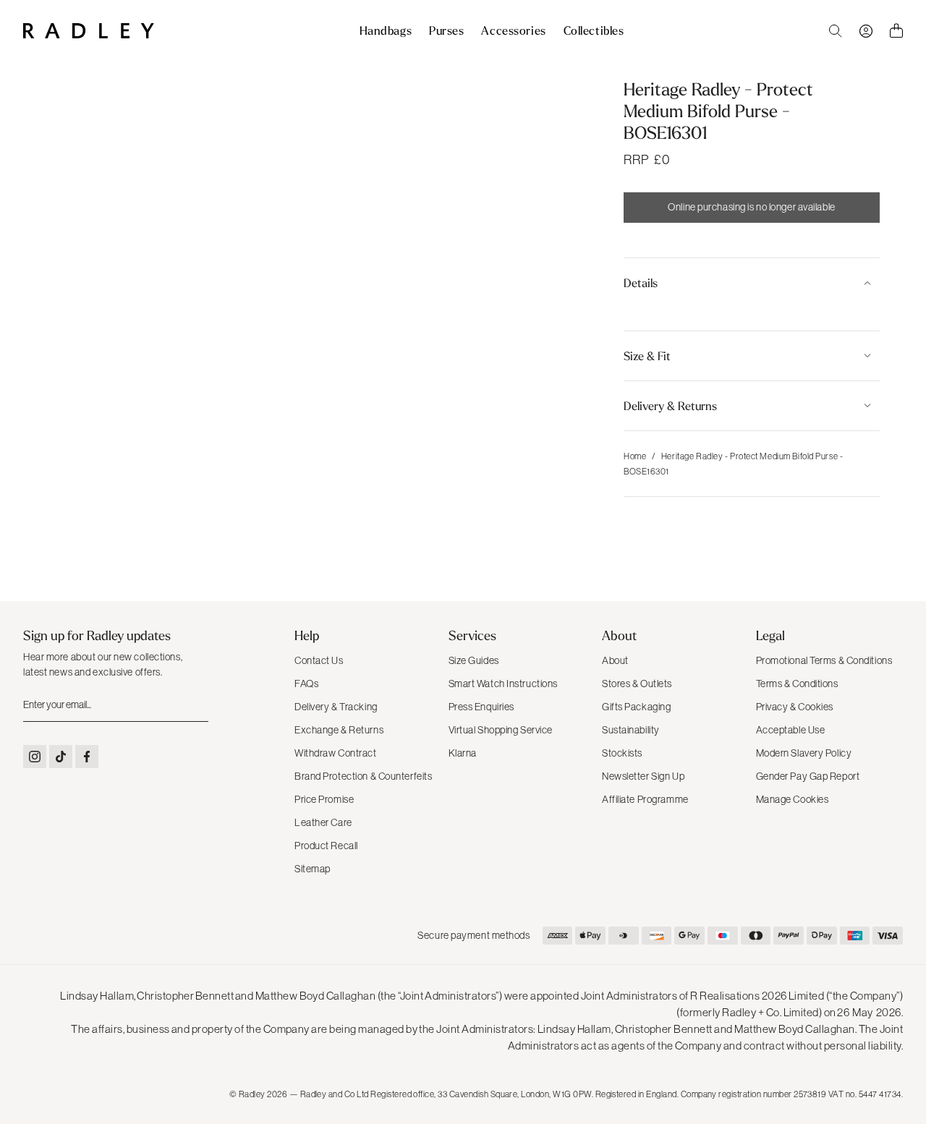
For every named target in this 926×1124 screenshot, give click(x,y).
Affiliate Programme (645, 799)
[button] (752, 282)
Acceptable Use (790, 730)
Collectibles (594, 31)
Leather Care (323, 822)
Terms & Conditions (797, 683)
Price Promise (324, 799)
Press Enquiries (481, 706)
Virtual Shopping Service (501, 730)
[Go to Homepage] (88, 30)
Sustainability (631, 730)
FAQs (306, 683)
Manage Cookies (792, 799)
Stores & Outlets (637, 683)
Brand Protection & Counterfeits (363, 776)
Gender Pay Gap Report (808, 776)
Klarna (463, 753)
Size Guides (474, 660)
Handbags (386, 31)
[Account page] (865, 31)
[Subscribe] (196, 705)
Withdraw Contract (335, 753)
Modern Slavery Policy (804, 753)
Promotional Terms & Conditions (824, 660)
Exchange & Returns (338, 730)
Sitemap (312, 868)
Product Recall (326, 845)
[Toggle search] (835, 31)
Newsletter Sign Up (643, 776)
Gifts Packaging (636, 706)
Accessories (513, 31)
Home (635, 456)
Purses (446, 31)
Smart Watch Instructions (503, 683)
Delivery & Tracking (336, 706)
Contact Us (319, 660)
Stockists (622, 753)
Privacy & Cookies (795, 706)
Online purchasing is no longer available (751, 207)
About (615, 660)
